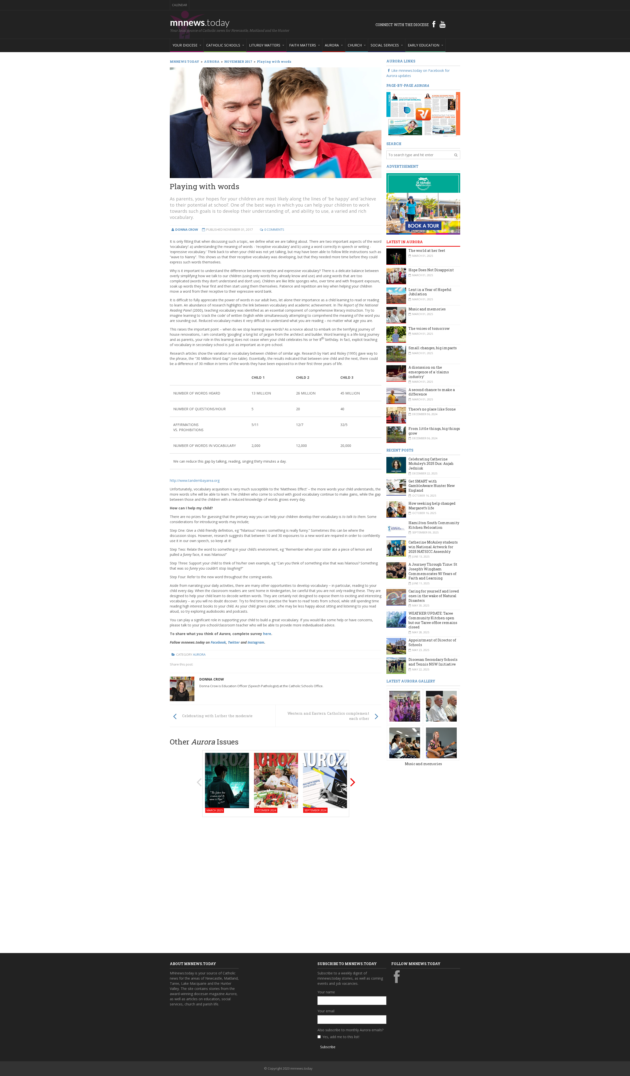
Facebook (218, 642)
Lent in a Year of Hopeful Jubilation (430, 292)
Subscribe (327, 1047)
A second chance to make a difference (432, 392)
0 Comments (274, 229)
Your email (325, 1011)
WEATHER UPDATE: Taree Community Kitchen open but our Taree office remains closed (433, 620)
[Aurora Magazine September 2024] (324, 780)
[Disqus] (275, 883)
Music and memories (427, 309)
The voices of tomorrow (429, 328)
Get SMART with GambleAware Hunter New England (432, 486)
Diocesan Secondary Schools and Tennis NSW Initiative (433, 662)
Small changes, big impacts (433, 348)
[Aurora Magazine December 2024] (276, 780)
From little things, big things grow (434, 431)
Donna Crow (211, 679)
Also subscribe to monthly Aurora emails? (350, 1030)
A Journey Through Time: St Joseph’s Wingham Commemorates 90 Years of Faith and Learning (433, 571)
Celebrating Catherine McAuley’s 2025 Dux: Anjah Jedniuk (431, 463)
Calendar (179, 5)
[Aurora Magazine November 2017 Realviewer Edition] (423, 114)
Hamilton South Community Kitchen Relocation (434, 525)
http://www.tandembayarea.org (195, 480)
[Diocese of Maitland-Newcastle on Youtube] (442, 24)
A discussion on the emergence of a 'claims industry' (429, 372)
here (267, 633)
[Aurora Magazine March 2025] (227, 780)
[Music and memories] (404, 705)
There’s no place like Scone (432, 409)
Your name (326, 992)
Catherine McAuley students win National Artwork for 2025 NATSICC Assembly (433, 547)
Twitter (234, 642)
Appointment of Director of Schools (432, 642)
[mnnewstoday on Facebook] (433, 24)
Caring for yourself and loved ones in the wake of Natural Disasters (434, 596)
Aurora (199, 654)
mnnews (200, 22)
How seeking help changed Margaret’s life (432, 505)
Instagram (256, 642)
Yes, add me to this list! (340, 1036)
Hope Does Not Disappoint (431, 270)
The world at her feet (427, 250)
